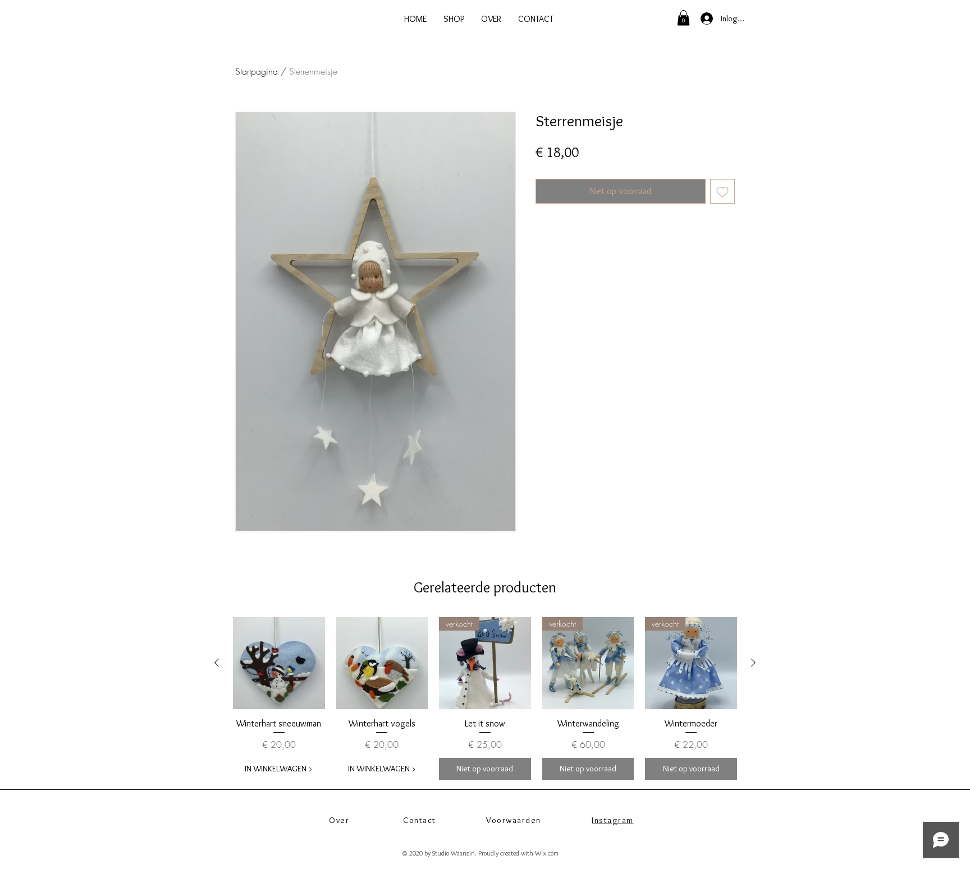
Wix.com (547, 853)
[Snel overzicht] (279, 663)
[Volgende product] (753, 662)
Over (339, 820)
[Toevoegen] (722, 191)
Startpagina (256, 71)
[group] (485, 698)
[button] (683, 17)
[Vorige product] (216, 662)
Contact (419, 820)
